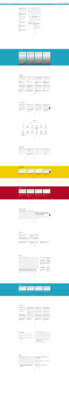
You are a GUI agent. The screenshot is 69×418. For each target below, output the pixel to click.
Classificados (48, 4)
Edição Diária (15, 4)
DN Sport (26, 4)
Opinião (21, 4)
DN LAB (45, 4)
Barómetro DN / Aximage (30, 4)
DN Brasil (39, 4)
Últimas (19, 4)
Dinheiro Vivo (35, 4)
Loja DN (2, 2)
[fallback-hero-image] (23, 10)
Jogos (51, 4)
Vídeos (23, 4)
